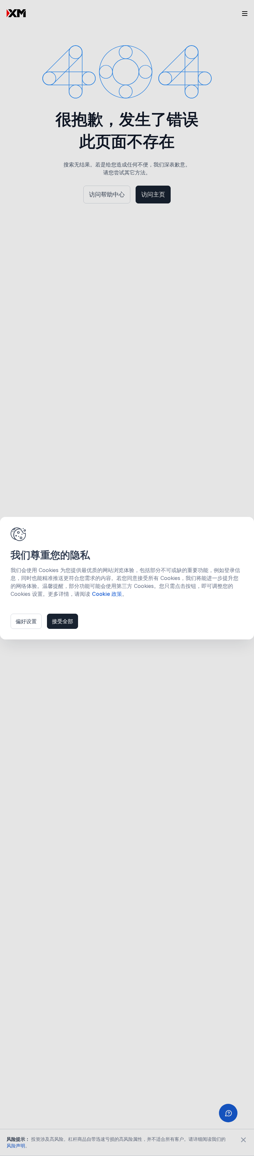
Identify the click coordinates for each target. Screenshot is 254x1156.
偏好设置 (26, 621)
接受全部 (62, 621)
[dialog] (127, 578)
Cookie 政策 (107, 594)
